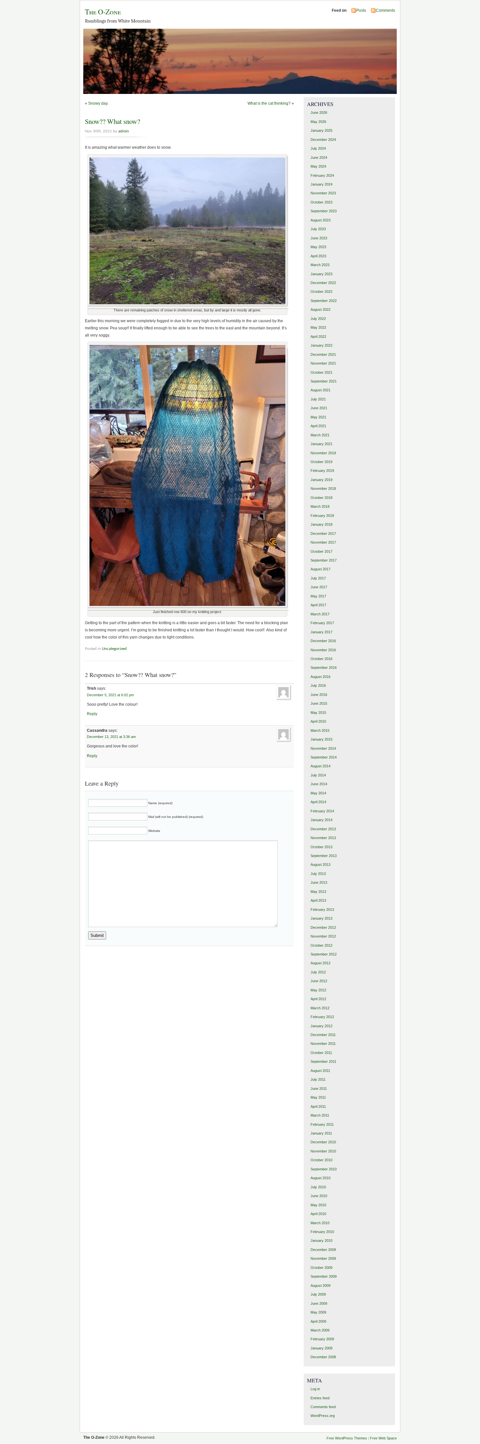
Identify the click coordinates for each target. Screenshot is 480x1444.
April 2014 (318, 802)
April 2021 (318, 426)
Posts (361, 10)
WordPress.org (323, 1416)
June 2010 (319, 1196)
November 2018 (323, 488)
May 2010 (318, 1205)
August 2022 (320, 309)
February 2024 (322, 175)
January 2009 (321, 1348)
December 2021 (323, 354)
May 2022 (318, 327)
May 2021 (318, 417)
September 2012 (324, 954)
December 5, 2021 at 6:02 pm (110, 695)
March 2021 (320, 435)
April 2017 (318, 605)
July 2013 (318, 874)
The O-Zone (103, 11)
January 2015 (321, 739)
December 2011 (323, 1035)
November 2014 (323, 748)
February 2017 (322, 623)
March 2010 (320, 1223)
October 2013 (321, 847)
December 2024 (323, 140)
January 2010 (321, 1240)
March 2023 (320, 265)
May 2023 (318, 247)
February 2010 (322, 1232)
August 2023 (320, 220)
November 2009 (323, 1258)
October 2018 (321, 498)
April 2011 (318, 1106)
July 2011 (318, 1079)
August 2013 (320, 864)
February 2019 (322, 471)
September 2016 (324, 667)
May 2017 (318, 596)
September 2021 (324, 381)
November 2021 (323, 363)
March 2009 (320, 1330)
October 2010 (321, 1160)
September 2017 (324, 560)
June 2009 (319, 1303)
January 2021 (321, 444)
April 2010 (318, 1214)
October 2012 (321, 945)
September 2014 (324, 757)
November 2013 (323, 838)
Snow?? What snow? (112, 121)
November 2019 (323, 453)
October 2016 (321, 659)
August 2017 (320, 569)
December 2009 (323, 1250)
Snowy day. (98, 103)
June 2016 (319, 695)
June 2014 (319, 784)
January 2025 (321, 130)
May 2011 (318, 1097)
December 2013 (323, 829)
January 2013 (321, 918)
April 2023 (318, 256)
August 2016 (320, 677)
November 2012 (323, 936)
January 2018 (321, 524)
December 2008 (323, 1357)
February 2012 (322, 1017)
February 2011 (322, 1124)
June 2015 (319, 703)
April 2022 (318, 336)
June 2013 (319, 882)
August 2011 (320, 1071)
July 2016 (318, 685)
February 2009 (322, 1339)
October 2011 (321, 1053)
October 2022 (321, 291)
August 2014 (320, 766)
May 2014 (318, 793)
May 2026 (318, 122)
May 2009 (318, 1312)
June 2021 (319, 408)
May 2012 (318, 990)
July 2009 (318, 1294)
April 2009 (318, 1321)
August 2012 (320, 963)
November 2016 (323, 650)
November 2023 (323, 193)
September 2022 (324, 301)
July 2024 (318, 148)
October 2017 (321, 551)
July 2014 (318, 775)
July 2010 (318, 1187)
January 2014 (321, 820)
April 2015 (318, 721)
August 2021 (320, 390)
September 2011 (323, 1061)
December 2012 (323, 927)
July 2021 (318, 399)
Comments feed (323, 1407)
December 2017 (323, 533)
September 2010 (324, 1169)
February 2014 (322, 811)
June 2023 (319, 238)
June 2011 (319, 1089)
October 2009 (321, 1268)
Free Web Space (383, 1438)
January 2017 (321, 632)
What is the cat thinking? (269, 103)
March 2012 (320, 1008)
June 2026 (319, 112)
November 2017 (323, 542)
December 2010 (323, 1142)
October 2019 (321, 462)
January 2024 (321, 184)
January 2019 (321, 480)
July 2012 (318, 972)
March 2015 (320, 730)
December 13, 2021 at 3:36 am (111, 737)
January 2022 (321, 345)
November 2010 (323, 1151)
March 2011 (320, 1115)
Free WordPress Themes (347, 1438)
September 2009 (324, 1276)
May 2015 (318, 712)
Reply (92, 714)
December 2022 (323, 283)
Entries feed (320, 1398)
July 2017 (318, 578)
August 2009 (320, 1285)
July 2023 (318, 229)
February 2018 (322, 516)
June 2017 (319, 587)
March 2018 (320, 506)
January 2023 (321, 274)
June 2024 (319, 157)
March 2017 (320, 614)
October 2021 (321, 372)
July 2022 (318, 319)
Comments (385, 10)
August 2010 (320, 1178)
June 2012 (319, 981)
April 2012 (318, 999)
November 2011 (323, 1043)
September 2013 (324, 856)
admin (123, 131)
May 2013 (318, 892)
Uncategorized (114, 649)
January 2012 (321, 1026)
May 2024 (318, 166)
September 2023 (324, 211)
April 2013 (318, 900)
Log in (315, 1389)
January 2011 (321, 1133)
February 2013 (322, 909)
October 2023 (321, 202)
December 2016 (323, 641)
